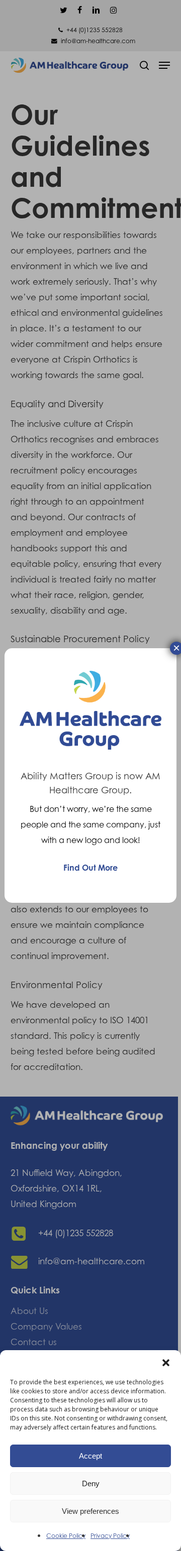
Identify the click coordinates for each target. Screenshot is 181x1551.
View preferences (90, 1511)
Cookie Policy (65, 1535)
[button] (166, 1363)
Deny (91, 1483)
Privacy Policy (110, 1535)
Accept (90, 1456)
